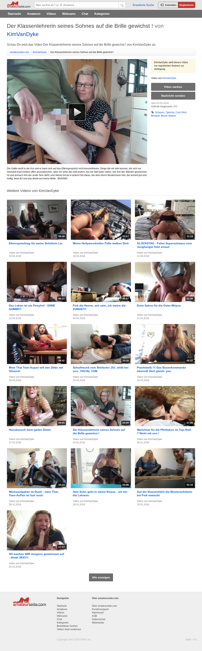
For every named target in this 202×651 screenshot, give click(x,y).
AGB (94, 616)
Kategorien (101, 13)
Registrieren (187, 5)
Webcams (69, 13)
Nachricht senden (173, 95)
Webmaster (98, 622)
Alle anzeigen (101, 577)
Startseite (14, 13)
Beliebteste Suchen (67, 626)
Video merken (173, 86)
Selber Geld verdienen (69, 629)
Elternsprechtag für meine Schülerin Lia (35, 243)
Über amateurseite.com (104, 606)
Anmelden (170, 5)
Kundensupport (100, 609)
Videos (51, 13)
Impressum (98, 612)
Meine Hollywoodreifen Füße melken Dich (101, 243)
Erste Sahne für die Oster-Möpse (159, 305)
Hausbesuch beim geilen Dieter (30, 429)
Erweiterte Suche (143, 4)
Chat (85, 13)
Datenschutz (98, 619)
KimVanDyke (23, 34)
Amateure (33, 13)
